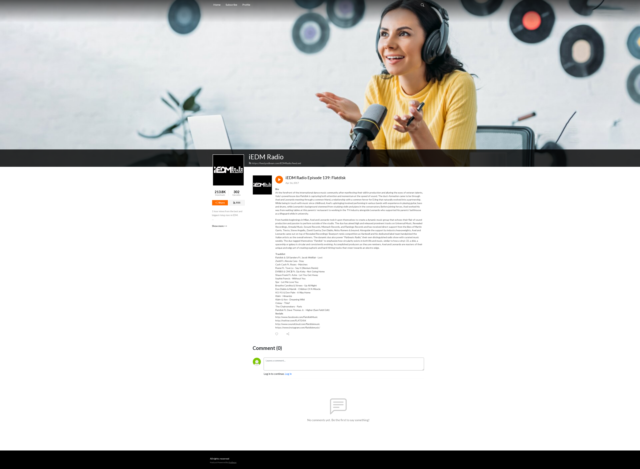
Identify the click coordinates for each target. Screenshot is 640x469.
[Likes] (277, 334)
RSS (238, 202)
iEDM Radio (266, 157)
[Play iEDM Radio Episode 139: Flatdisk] (279, 179)
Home (216, 4)
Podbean (232, 462)
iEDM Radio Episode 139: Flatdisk (316, 177)
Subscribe (231, 4)
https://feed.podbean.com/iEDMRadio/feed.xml (276, 163)
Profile (246, 4)
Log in (288, 373)
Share (221, 202)
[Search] (423, 4)
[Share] (288, 334)
